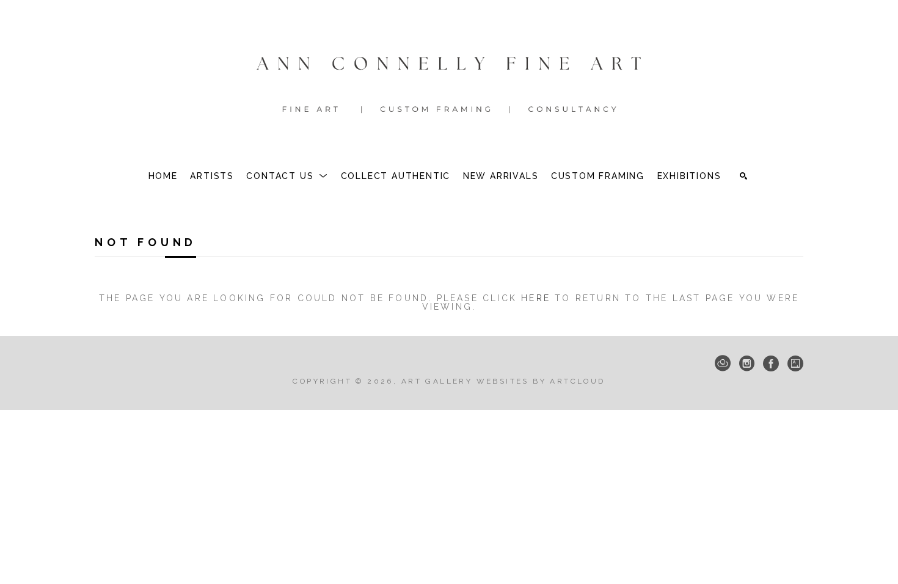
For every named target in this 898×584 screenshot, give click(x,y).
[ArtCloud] (723, 363)
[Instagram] (746, 363)
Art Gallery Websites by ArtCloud (503, 381)
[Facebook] (771, 363)
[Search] (743, 176)
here (535, 298)
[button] (287, 176)
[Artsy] (795, 363)
